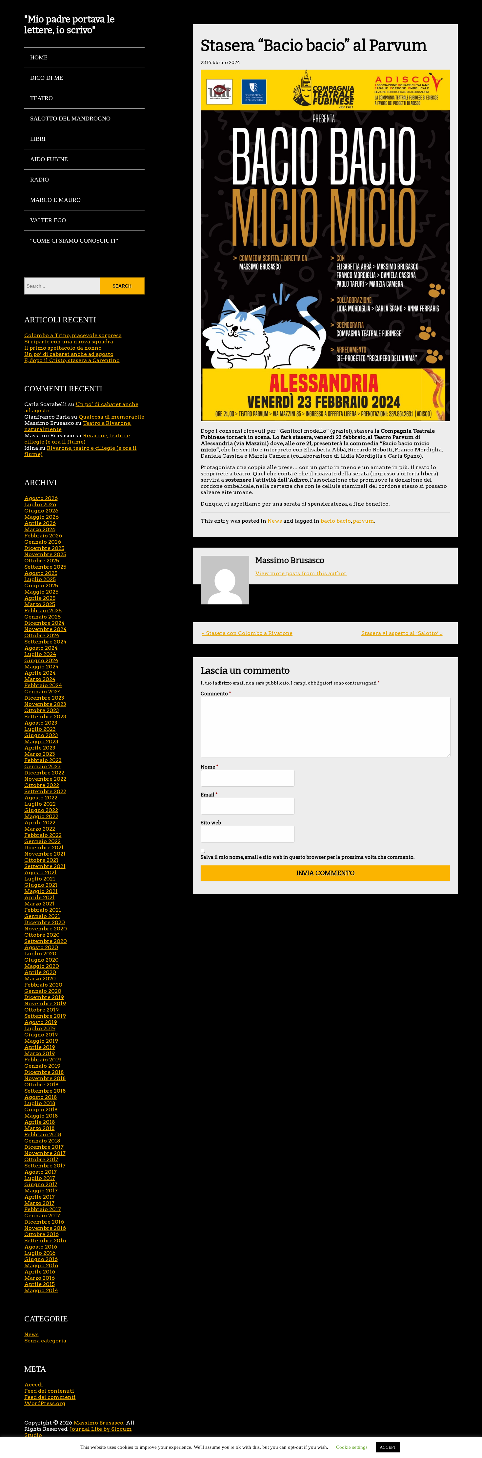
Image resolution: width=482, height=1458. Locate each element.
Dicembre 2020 (44, 922)
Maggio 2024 (41, 667)
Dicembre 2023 (44, 698)
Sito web (211, 823)
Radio (39, 179)
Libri (38, 139)
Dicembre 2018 (44, 1072)
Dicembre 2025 (44, 548)
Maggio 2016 (41, 1265)
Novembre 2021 (45, 854)
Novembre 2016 (45, 1228)
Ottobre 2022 (41, 785)
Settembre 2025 (45, 567)
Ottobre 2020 (42, 935)
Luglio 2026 (40, 504)
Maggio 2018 (41, 1116)
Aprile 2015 (39, 1284)
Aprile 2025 (39, 598)
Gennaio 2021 (42, 916)
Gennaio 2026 (42, 542)
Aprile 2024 (40, 673)
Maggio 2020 (41, 966)
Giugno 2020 (41, 960)
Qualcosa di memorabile (111, 417)
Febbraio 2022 (43, 835)
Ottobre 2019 (41, 1010)
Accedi (33, 1385)
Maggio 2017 (41, 1190)
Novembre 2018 (45, 1078)
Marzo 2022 (39, 829)
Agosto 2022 (40, 797)
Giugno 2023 (41, 735)
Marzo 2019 (39, 1053)
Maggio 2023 (41, 741)
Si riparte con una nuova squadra (68, 341)
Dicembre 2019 (44, 997)
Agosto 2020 (41, 947)
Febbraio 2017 (42, 1209)
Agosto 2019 (40, 1022)
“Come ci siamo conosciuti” (74, 240)
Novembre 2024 (45, 629)
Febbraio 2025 (43, 610)
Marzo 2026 (39, 529)
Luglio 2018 (39, 1103)
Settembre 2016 (45, 1240)
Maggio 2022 (41, 816)
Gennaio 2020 (42, 991)
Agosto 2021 (40, 872)
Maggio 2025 (41, 592)
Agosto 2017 (40, 1172)
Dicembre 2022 (44, 773)
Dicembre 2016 (44, 1222)
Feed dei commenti (50, 1397)
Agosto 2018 (40, 1097)
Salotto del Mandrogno (70, 118)
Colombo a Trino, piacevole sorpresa (73, 335)
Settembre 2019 (45, 1016)
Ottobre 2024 (41, 635)
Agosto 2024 (41, 648)
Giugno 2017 (40, 1184)
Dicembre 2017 (44, 1147)
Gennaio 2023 (42, 766)
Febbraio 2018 (42, 1134)
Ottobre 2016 (41, 1234)
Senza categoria (45, 1341)
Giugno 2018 (41, 1109)
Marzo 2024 (39, 679)
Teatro (41, 98)
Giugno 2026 (41, 511)
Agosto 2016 (40, 1247)
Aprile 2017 (39, 1197)
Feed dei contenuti (49, 1391)
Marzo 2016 (39, 1278)
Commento (216, 694)
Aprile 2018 (39, 1122)
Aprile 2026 (40, 523)
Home (39, 57)
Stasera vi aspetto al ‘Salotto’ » (402, 633)
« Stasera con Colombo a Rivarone (247, 633)
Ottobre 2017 (41, 1159)
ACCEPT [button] (388, 1447)
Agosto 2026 (41, 498)
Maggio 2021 (41, 891)
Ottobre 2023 (41, 710)
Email (209, 795)
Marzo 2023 (39, 754)
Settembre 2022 (45, 791)
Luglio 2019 (39, 1028)
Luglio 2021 (39, 879)
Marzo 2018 (39, 1128)
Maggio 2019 (41, 1041)
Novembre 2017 (45, 1153)
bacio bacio (336, 521)
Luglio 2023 (40, 729)
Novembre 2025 (45, 554)
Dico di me (46, 78)
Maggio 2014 (41, 1290)
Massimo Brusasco (98, 1423)
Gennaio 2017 (42, 1215)
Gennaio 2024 (42, 691)
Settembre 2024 (45, 642)
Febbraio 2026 (43, 536)
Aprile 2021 (39, 897)
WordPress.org (44, 1403)
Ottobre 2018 (41, 1084)
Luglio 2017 (39, 1178)
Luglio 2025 (40, 579)
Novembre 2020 (45, 928)
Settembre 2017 (45, 1166)
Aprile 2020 (40, 972)
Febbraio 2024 (43, 685)
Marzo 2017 (39, 1203)
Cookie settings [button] (352, 1447)
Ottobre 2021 (41, 860)
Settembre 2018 (45, 1091)
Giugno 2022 (41, 810)
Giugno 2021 (40, 885)
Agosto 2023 (40, 723)
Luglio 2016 (39, 1253)
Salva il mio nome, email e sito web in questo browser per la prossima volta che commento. (307, 857)
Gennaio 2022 (42, 841)
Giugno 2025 (41, 585)
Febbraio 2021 (42, 910)
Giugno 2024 (41, 660)
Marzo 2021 (39, 904)
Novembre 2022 (45, 779)
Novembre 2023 (45, 704)
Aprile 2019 (39, 1047)
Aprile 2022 (39, 822)
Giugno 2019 (41, 1035)
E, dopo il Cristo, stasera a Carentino (72, 360)
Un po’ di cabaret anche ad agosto (68, 354)
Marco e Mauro (55, 200)
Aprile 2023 (39, 748)
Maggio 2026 (41, 517)
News (275, 521)
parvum (363, 521)
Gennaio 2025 (42, 617)
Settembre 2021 (45, 866)
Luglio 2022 (40, 804)
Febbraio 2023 (43, 760)
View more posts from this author (301, 573)
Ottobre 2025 (41, 560)
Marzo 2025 (39, 604)
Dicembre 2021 (44, 847)
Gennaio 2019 (42, 1066)
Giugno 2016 (41, 1259)
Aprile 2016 (39, 1272)
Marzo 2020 (40, 978)
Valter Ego (48, 220)
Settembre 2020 (45, 941)
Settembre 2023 (45, 716)
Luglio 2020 (40, 953)
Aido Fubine (49, 159)
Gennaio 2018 (42, 1141)
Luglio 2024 (40, 654)
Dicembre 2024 (44, 623)
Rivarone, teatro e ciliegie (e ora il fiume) (77, 438)
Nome (209, 767)
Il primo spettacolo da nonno (63, 348)
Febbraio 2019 (42, 1059)
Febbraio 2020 (43, 985)
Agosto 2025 (40, 573)
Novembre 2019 (45, 1003)
